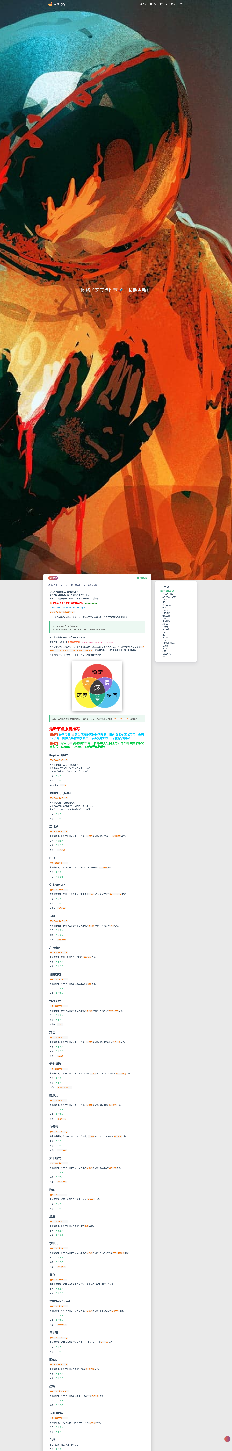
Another (165, 610)
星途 (164, 635)
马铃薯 (165, 645)
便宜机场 (166, 621)
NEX (164, 602)
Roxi (164, 632)
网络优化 (143, 578)
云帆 (164, 607)
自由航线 (166, 613)
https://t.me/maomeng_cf (74, 607)
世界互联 (166, 616)
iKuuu (164, 648)
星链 (164, 651)
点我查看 (59, 780)
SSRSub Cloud (168, 643)
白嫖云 (165, 627)
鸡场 (164, 618)
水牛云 (165, 637)
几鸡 (164, 656)
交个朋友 (166, 629)
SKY (164, 640)
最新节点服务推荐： (168, 591)
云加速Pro (166, 654)
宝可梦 (165, 599)
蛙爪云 (165, 624)
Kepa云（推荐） (169, 594)
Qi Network (167, 605)
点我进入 (59, 776)
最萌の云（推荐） (169, 597)
